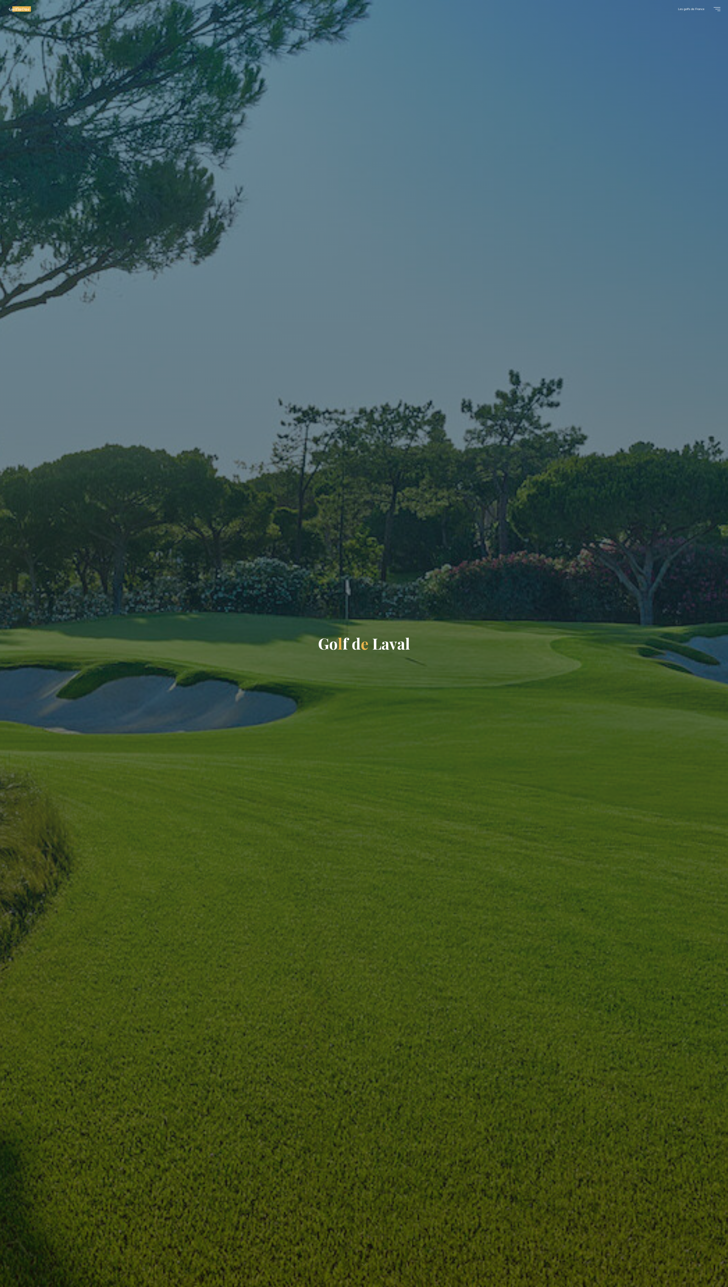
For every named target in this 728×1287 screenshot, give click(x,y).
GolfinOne (19, 9)
